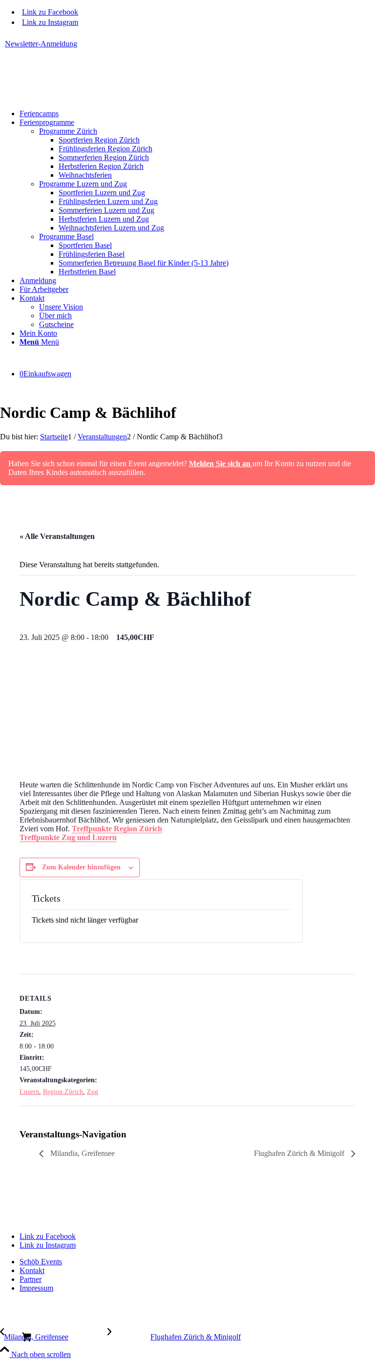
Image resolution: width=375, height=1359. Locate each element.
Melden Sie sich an (220, 463)
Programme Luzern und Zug (83, 184)
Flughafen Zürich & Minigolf (300, 1153)
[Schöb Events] (73, 97)
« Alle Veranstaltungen (57, 536)
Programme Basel (66, 236)
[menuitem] (190, 44)
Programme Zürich (68, 131)
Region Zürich (63, 1091)
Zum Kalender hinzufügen (81, 867)
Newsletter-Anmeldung (41, 44)
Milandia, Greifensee (81, 1153)
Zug (92, 1091)
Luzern (29, 1091)
